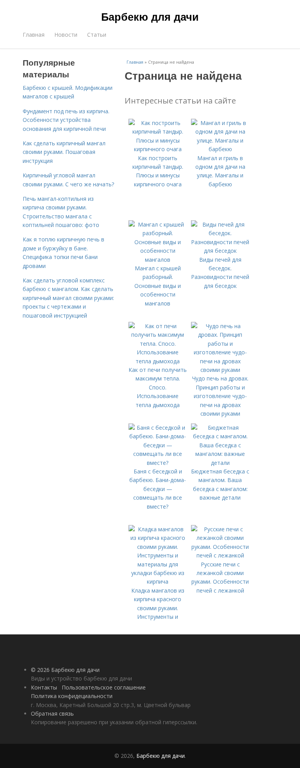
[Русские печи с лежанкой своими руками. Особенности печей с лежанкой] (220, 555)
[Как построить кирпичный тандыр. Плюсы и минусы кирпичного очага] (158, 149)
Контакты (44, 687)
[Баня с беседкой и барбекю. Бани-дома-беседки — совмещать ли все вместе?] (158, 462)
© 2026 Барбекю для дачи (65, 669)
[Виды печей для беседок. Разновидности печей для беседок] (220, 250)
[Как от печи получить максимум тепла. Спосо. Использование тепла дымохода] (158, 361)
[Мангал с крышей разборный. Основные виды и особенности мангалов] (158, 259)
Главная (34, 34)
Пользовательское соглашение (104, 687)
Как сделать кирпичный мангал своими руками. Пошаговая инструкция (64, 151)
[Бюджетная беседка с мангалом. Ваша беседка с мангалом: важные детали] (220, 462)
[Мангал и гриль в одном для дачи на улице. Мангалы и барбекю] (220, 149)
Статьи (96, 34)
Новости (65, 34)
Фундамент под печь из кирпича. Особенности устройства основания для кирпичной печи (66, 119)
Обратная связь (52, 713)
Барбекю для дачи (150, 16)
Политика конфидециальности (71, 696)
